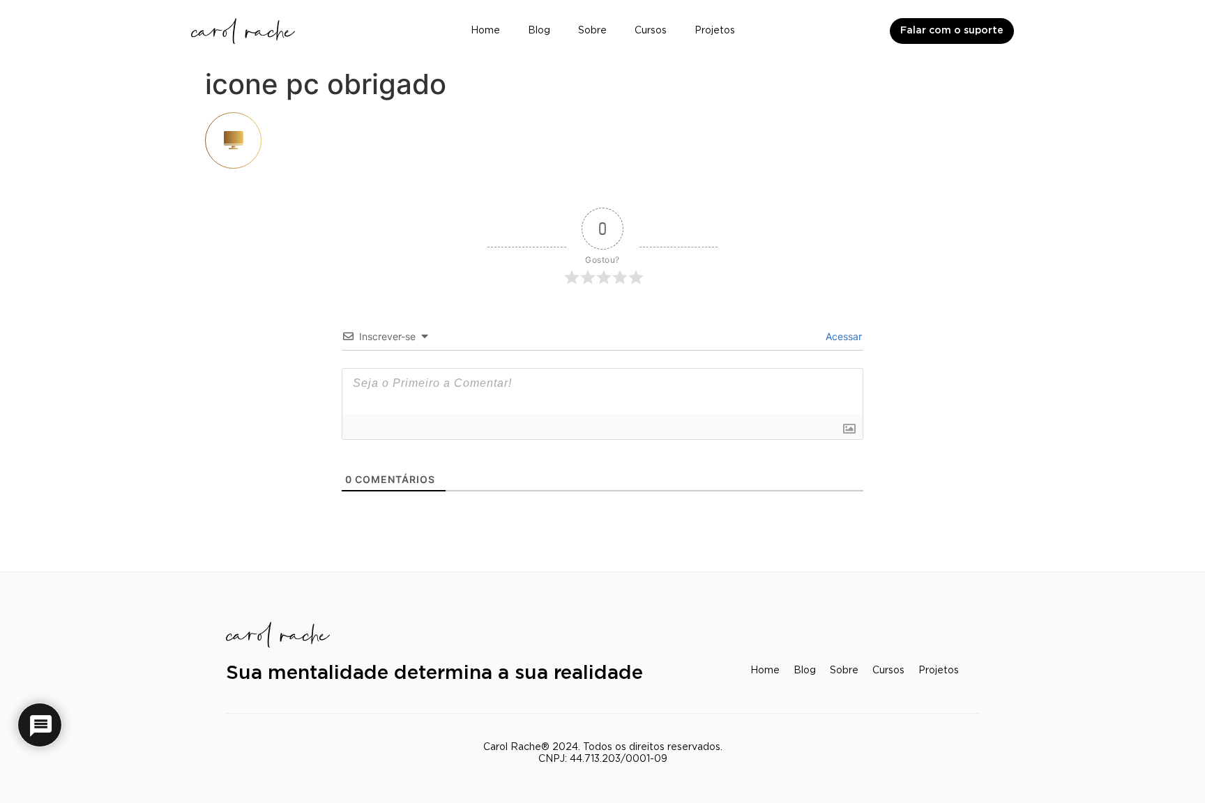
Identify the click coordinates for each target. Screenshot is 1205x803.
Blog (539, 30)
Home (485, 30)
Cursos (651, 30)
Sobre (592, 30)
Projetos (715, 30)
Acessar (842, 336)
